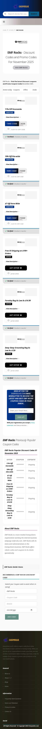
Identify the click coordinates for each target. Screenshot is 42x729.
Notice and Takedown (11, 703)
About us (7, 674)
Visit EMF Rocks (21, 67)
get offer (15, 268)
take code (12, 123)
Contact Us (8, 711)
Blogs (6, 682)
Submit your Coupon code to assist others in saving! (20, 585)
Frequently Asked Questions (13, 699)
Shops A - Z (8, 678)
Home (6, 686)
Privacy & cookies (10, 707)
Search (34, 14)
